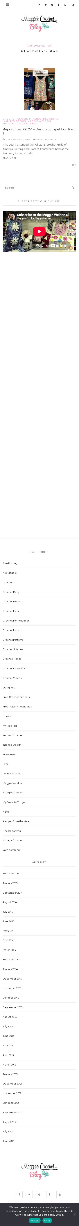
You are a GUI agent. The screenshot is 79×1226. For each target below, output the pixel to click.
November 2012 (12, 1093)
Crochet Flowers (13, 601)
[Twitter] (45, 5)
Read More (10, 158)
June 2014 (8, 921)
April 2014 (8, 940)
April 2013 (8, 1055)
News (34, 123)
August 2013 (10, 1016)
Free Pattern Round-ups (17, 706)
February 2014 (11, 959)
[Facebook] (39, 5)
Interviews (9, 754)
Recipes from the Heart (17, 821)
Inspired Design (14, 121)
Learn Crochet (11, 773)
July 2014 (8, 911)
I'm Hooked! (10, 725)
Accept (34, 1220)
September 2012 (12, 1112)
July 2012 (8, 1131)
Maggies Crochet (16, 123)
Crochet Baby (11, 591)
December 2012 (12, 1083)
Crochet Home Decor (16, 620)
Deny (47, 1220)
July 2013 (8, 1026)
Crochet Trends (29, 119)
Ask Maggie (10, 572)
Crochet (9, 119)
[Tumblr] (58, 5)
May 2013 (8, 1045)
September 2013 (13, 1007)
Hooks (6, 716)
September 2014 (13, 892)
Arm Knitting (10, 563)
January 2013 (10, 1074)
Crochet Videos (12, 677)
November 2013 (12, 988)
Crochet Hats (11, 610)
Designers (50, 119)
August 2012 (10, 1121)
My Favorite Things (14, 802)
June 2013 (8, 1035)
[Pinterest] (52, 5)
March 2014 (9, 949)
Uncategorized (12, 830)
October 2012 (11, 1102)
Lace (6, 763)
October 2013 (11, 997)
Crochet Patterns (13, 639)
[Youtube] (65, 5)
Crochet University (14, 668)
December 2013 (12, 978)
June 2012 (8, 1140)
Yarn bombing (11, 849)
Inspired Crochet (13, 735)
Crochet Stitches (13, 649)
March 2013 (9, 1064)
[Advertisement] (30, 313)
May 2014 (8, 930)
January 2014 (10, 969)
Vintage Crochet (13, 840)
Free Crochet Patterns (16, 696)
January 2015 (10, 883)
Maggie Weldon (39, 121)
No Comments (46, 139)
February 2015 (11, 873)
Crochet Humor (12, 630)
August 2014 (10, 902)
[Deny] (74, 1214)
